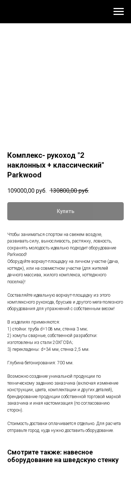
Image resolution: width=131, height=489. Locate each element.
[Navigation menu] (119, 11)
